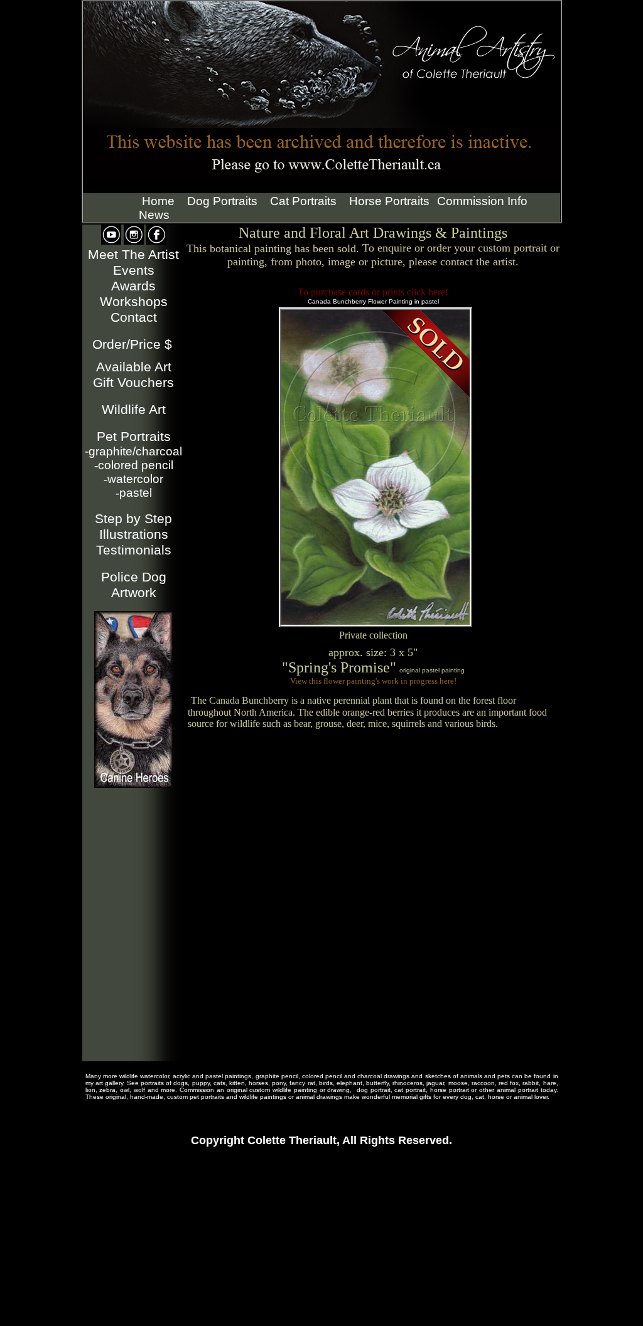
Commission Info (482, 201)
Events (133, 270)
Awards (133, 286)
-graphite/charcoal (133, 451)
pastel (134, 492)
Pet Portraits (134, 436)
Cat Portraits (303, 201)
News (154, 214)
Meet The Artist (133, 254)
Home (158, 201)
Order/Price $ (132, 344)
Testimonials (133, 550)
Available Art (133, 366)
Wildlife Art (134, 409)
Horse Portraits (389, 201)
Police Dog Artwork (133, 585)
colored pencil (133, 465)
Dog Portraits (222, 201)
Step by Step (133, 518)
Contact (134, 317)
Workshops (134, 301)
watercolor (133, 478)
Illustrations (133, 534)
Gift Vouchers (133, 382)
